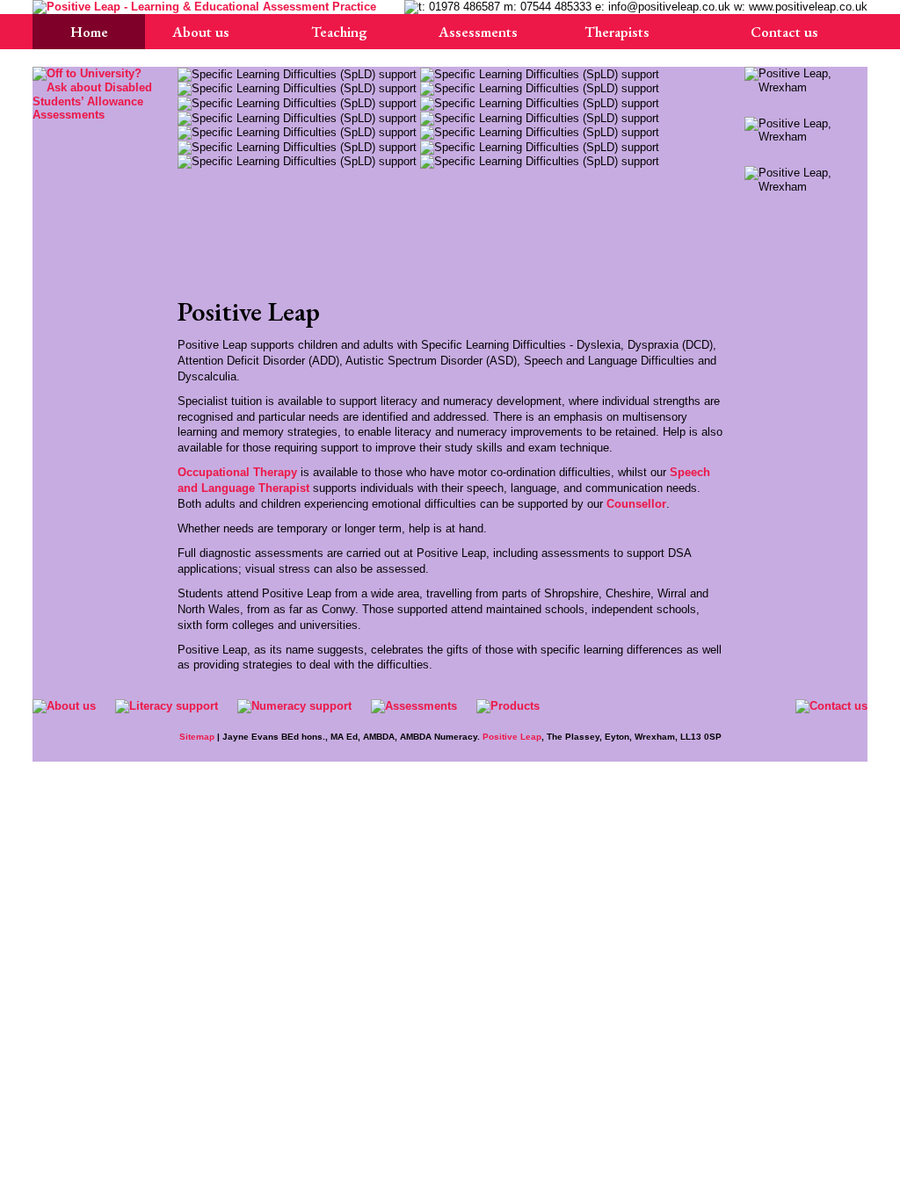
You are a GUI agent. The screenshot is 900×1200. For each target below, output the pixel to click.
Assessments (478, 31)
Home (89, 31)
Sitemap (196, 736)
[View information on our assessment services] (94, 93)
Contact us (784, 31)
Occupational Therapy (237, 472)
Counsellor (636, 503)
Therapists (617, 31)
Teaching (339, 31)
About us (200, 31)
